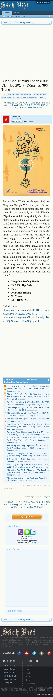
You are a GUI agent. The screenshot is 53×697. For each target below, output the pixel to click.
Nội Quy (29, 673)
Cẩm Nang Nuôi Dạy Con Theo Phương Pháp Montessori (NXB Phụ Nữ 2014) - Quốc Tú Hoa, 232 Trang (28, 426)
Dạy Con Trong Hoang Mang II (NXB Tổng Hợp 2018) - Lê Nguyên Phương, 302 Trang (28, 433)
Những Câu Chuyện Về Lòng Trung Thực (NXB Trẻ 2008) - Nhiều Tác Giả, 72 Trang (28, 414)
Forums (7, 13)
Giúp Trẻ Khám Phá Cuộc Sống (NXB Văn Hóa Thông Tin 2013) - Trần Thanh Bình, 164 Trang (28, 388)
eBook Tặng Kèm (10, 679)
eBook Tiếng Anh (9, 669)
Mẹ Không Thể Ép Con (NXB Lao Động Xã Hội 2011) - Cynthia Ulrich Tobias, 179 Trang (28, 465)
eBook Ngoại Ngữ (10, 676)
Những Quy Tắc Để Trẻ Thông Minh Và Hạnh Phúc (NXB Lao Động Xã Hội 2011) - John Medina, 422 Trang (28, 472)
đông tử (42, 97)
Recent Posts (20, 16)
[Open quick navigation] (50, 23)
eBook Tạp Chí (9, 672)
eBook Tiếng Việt (9, 666)
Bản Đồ (29, 666)
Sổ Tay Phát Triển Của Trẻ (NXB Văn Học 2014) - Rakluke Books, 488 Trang (29, 106)
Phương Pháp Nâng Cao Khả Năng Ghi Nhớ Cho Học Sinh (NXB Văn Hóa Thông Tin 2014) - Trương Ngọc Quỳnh (28, 396)
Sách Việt (33, 543)
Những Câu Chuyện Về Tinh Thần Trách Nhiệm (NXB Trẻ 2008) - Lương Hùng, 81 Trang (28, 454)
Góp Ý (28, 669)
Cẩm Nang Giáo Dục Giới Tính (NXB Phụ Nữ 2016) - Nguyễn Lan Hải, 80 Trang (28, 409)
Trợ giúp (29, 680)
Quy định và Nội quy (45, 694)
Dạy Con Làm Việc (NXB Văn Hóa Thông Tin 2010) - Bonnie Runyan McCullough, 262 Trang (28, 403)
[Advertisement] (26, 52)
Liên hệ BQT (31, 684)
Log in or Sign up (43, 2)
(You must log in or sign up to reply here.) (37, 497)
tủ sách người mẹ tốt (29, 97)
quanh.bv (15, 117)
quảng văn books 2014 (11, 97)
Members (17, 12)
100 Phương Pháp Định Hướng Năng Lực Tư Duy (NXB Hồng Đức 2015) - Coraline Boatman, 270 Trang (28, 440)
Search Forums (8, 16)
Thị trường (30, 677)
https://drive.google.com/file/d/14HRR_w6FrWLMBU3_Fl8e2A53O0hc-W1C (26, 311)
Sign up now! (26, 516)
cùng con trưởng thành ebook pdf (19, 94)
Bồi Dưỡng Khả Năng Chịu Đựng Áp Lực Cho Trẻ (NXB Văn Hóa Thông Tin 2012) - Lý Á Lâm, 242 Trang (28, 448)
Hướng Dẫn (8, 683)
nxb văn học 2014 (40, 94)
